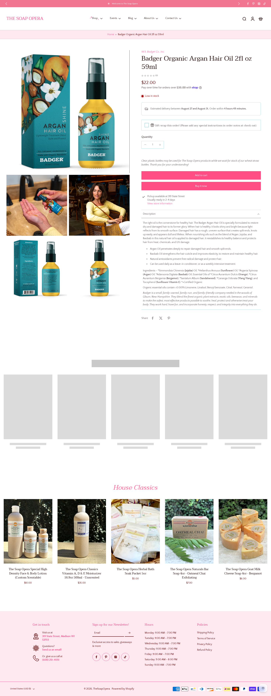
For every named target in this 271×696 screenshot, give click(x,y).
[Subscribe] (129, 633)
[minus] (145, 144)
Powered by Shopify (123, 688)
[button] (201, 175)
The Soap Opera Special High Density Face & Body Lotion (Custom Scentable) (28, 573)
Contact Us (171, 18)
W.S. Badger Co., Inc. (153, 51)
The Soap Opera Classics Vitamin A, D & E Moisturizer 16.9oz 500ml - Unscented (81, 573)
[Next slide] (239, 3)
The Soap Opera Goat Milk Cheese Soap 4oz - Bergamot (243, 571)
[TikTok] (264, 3)
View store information (160, 203)
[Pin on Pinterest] (169, 318)
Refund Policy (204, 649)
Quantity (146, 137)
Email (97, 633)
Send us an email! (52, 649)
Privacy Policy (204, 644)
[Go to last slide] (6, 3)
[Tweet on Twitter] (161, 318)
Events (113, 18)
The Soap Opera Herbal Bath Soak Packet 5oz (135, 571)
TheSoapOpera (101, 688)
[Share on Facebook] (153, 318)
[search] (244, 18)
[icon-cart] (260, 19)
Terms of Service (206, 638)
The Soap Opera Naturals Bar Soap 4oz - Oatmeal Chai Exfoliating (189, 573)
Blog (130, 18)
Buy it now (201, 186)
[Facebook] (248, 3)
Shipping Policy (205, 632)
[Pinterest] (253, 3)
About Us (149, 18)
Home (110, 34)
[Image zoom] (68, 111)
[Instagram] (259, 3)
